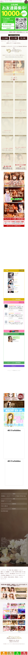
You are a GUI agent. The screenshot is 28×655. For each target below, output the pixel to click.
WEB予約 (17, 571)
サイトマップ (3, 578)
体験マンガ (3, 571)
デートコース (15, 575)
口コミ (2, 577)
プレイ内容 (9, 570)
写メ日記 (23, 571)
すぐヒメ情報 (14, 38)
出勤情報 (7, 571)
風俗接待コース (9, 575)
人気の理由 (3, 575)
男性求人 (17, 577)
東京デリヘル (9, 299)
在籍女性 (16, 570)
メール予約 (12, 571)
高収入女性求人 (11, 577)
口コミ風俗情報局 (17, 299)
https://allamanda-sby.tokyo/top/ (14, 57)
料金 (12, 570)
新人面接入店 (12, 573)
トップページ (3, 570)
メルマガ (21, 577)
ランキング (20, 570)
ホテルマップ (18, 573)
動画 (20, 571)
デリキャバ (7, 573)
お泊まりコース (22, 575)
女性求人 (6, 577)
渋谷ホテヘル (9, 362)
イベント (23, 573)
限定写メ (2, 573)
